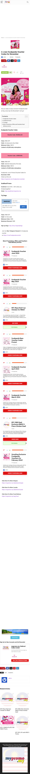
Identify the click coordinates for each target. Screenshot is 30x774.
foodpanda (18, 57)
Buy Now (15, 323)
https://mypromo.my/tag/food (10, 496)
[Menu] (2, 2)
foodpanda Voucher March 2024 (19, 396)
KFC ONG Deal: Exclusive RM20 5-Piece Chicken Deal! (19, 424)
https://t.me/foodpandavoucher (12, 235)
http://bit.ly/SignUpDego (15, 225)
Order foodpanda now (15, 268)
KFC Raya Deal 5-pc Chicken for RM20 (19, 309)
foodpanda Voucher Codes (9, 118)
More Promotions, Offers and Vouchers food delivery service (14, 125)
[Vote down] (7, 247)
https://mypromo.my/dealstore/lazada (12, 489)
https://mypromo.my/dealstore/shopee (12, 483)
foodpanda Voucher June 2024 (19, 252)
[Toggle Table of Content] (25, 116)
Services (11, 57)
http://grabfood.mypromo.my (13, 191)
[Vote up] (10, 247)
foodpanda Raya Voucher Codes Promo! (17, 340)
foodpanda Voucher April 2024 (19, 368)
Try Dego (5, 122)
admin (4, 57)
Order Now (15, 439)
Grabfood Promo (7, 120)
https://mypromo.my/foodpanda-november (13, 179)
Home (2, 37)
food (6, 672)
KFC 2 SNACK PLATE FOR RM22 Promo (7, 728)
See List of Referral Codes (20, 660)
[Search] (27, 2)
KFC (13, 312)
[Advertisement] (15, 20)
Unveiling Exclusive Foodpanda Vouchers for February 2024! (19, 457)
